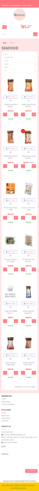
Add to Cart (11, 97)
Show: (6, 67)
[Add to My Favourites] (10, 101)
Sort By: (6, 60)
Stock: (6, 54)
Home (4, 43)
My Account (5, 415)
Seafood (12, 43)
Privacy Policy (6, 402)
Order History (6, 418)
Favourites (5, 421)
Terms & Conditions (8, 404)
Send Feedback (31, 471)
